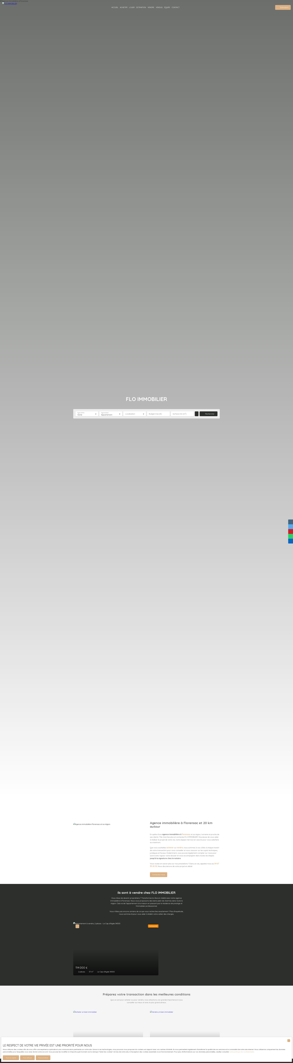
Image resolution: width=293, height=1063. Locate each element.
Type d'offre (80, 413)
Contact (176, 7)
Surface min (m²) (179, 414)
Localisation (130, 414)
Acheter (123, 7)
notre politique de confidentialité (241, 1052)
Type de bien (105, 413)
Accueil (114, 7)
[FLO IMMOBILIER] (12, 7)
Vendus (159, 7)
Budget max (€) (155, 414)
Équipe (167, 7)
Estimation (141, 7)
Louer (132, 7)
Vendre (151, 7)
